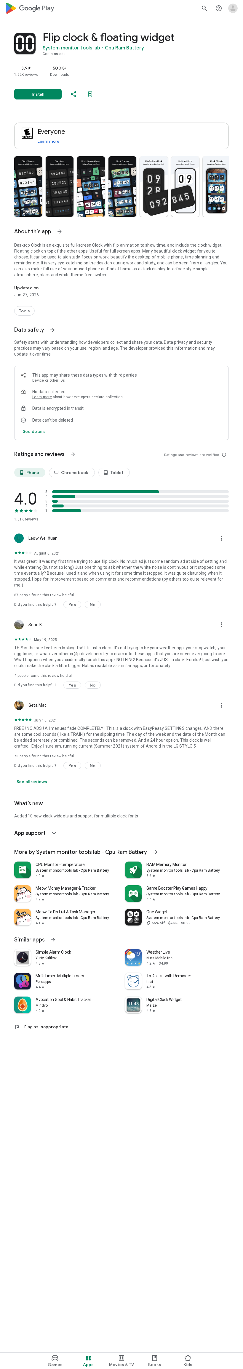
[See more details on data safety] (34, 431)
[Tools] (24, 310)
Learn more (48, 141)
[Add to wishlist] (90, 94)
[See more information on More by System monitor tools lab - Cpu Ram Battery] (155, 852)
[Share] (73, 94)
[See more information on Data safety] (52, 330)
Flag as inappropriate (41, 1026)
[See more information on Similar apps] (53, 940)
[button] (28, 186)
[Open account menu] (233, 8)
